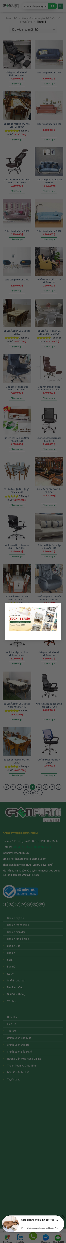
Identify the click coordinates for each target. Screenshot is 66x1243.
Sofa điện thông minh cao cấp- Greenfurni (39, 1219)
